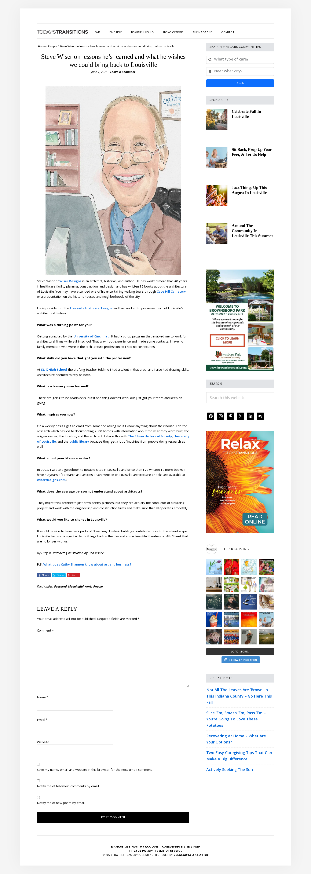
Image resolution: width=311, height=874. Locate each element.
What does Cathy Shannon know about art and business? (87, 564)
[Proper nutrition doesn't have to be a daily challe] (231, 584)
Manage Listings (124, 846)
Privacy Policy (141, 851)
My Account (150, 846)
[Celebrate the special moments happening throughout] (249, 584)
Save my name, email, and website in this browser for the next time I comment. (95, 769)
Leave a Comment (122, 72)
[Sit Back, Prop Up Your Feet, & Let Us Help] (216, 157)
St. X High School (54, 369)
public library (79, 441)
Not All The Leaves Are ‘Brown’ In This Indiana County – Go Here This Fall (239, 696)
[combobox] (240, 60)
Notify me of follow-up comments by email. (68, 786)
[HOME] (62, 32)
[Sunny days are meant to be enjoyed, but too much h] (249, 619)
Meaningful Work (80, 586)
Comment (45, 630)
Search (240, 83)
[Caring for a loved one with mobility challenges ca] (214, 637)
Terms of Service (168, 851)
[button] (243, 28)
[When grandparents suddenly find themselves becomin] (266, 567)
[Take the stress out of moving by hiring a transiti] (266, 619)
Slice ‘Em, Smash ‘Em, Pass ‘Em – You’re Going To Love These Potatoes (236, 719)
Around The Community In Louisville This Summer (252, 230)
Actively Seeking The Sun (229, 769)
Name (42, 697)
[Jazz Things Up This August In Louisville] (216, 195)
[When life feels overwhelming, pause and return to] (214, 602)
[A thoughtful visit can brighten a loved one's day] (214, 584)
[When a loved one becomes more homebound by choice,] (214, 619)
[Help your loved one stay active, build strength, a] (231, 619)
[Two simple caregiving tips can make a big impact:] (231, 567)
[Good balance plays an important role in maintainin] (249, 602)
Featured (60, 586)
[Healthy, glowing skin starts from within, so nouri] (249, 567)
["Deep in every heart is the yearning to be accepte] (266, 637)
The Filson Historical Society (150, 436)
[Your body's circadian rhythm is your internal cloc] (266, 584)
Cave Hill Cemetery (171, 291)
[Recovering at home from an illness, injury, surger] (214, 567)
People (98, 586)
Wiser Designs (70, 281)
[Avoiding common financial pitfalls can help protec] (249, 637)
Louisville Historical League (91, 308)
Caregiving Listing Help (181, 846)
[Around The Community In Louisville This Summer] (216, 233)
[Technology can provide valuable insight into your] (231, 602)
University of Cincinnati (91, 336)
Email (42, 719)
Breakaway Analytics (191, 855)
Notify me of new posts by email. (61, 803)
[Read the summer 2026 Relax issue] (240, 434)
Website (43, 742)
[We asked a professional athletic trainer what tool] (231, 637)
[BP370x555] (240, 272)
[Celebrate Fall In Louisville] (216, 119)
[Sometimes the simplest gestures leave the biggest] (266, 602)
